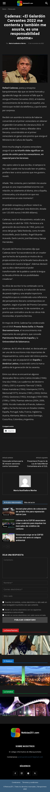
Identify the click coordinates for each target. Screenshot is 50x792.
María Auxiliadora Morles (17, 43)
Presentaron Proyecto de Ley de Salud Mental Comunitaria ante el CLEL (37, 463)
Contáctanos (16, 782)
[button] (4, 3)
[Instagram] (21, 773)
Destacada (6, 515)
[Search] (46, 3)
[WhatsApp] (25, 48)
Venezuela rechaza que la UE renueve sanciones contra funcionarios (12, 463)
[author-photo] (25, 487)
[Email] (30, 48)
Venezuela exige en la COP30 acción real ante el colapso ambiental (29, 537)
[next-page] (7, 546)
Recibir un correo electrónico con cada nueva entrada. (25, 615)
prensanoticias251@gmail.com (30, 757)
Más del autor (29, 502)
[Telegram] (36, 48)
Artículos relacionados (12, 502)
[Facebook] (13, 48)
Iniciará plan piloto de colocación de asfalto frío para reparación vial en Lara (31, 512)
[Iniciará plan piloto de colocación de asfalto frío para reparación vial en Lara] (8, 511)
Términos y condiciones (30, 782)
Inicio (4, 9)
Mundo (5, 526)
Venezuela (11, 9)
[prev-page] (3, 546)
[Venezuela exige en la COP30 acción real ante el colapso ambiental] (8, 537)
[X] (19, 48)
